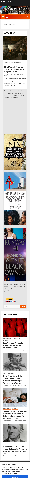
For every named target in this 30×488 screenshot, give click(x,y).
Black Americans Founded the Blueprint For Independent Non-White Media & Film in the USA (14, 345)
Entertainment (6, 338)
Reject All (15, 485)
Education (5, 373)
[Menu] (6, 17)
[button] (6, 17)
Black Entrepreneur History (18, 350)
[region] (15, 475)
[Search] (27, 16)
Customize (15, 481)
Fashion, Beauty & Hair (16, 62)
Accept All (15, 477)
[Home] (3, 17)
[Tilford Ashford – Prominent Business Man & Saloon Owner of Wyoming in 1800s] (15, 48)
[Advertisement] (15, 116)
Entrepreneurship (7, 408)
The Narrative (6, 340)
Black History (7, 62)
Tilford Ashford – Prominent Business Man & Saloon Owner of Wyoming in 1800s (14, 69)
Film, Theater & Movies (15, 338)
